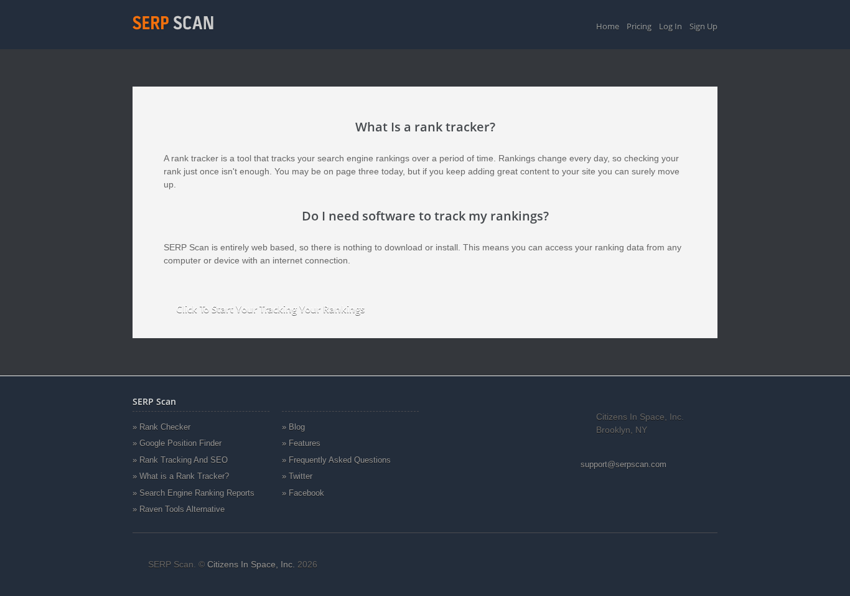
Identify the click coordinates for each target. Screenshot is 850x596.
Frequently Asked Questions (340, 460)
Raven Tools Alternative (182, 509)
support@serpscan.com (623, 464)
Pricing (639, 26)
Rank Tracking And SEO (183, 460)
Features (304, 443)
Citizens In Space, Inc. (251, 564)
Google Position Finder (180, 443)
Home (607, 26)
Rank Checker (164, 427)
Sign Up (703, 26)
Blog (297, 427)
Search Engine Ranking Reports (197, 493)
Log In (670, 26)
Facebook (306, 493)
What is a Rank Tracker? (184, 476)
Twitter (300, 476)
